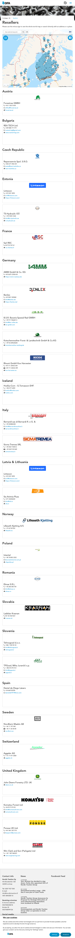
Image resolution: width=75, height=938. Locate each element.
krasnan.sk (8, 618)
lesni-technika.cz (10, 168)
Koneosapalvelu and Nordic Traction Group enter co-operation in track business (34, 910)
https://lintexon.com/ (12, 198)
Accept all (66, 934)
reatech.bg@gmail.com (13, 130)
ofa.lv (7, 504)
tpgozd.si (8, 672)
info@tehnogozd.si (11, 647)
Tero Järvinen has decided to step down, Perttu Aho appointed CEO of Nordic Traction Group (34, 882)
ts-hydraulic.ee (10, 221)
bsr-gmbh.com (10, 325)
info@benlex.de (10, 299)
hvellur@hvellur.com (12, 390)
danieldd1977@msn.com (13, 693)
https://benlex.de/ (11, 302)
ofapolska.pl (9, 562)
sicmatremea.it (10, 451)
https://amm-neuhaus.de (13, 277)
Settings (54, 934)
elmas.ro (8, 591)
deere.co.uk (9, 785)
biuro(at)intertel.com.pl (13, 560)
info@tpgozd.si (10, 670)
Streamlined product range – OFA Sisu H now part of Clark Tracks (33, 891)
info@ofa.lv (9, 501)
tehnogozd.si (9, 650)
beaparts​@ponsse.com (13, 833)
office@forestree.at (11, 108)
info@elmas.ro (10, 589)
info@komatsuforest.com (13, 809)
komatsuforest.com (11, 812)
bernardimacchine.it (12, 429)
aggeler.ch (8, 758)
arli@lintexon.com (11, 195)
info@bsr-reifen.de (11, 322)
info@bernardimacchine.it (13, 426)
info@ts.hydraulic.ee (12, 218)
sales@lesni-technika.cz (13, 166)
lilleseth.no (9, 530)
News (23, 876)
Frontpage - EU (6, 18)
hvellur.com (9, 393)
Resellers (15, 18)
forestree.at (9, 110)
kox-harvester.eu (11, 370)
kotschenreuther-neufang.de (14, 345)
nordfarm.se (9, 731)
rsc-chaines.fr (9, 247)
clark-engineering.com (12, 855)
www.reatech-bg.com (12, 132)
